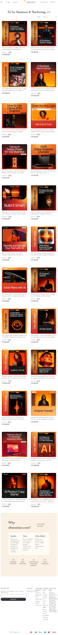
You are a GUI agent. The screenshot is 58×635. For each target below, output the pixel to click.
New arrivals (44, 2)
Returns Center (38, 599)
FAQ (36, 597)
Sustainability (46, 615)
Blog (44, 592)
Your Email (4, 595)
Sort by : (39, 17)
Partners (45, 613)
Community (45, 619)
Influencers (45, 605)
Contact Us (38, 592)
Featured (52, 2)
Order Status (38, 605)
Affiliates (45, 607)
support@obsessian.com (32, 591)
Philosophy (45, 617)
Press (44, 603)
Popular (15, 2)
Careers (44, 601)
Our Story (45, 595)
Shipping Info (38, 595)
